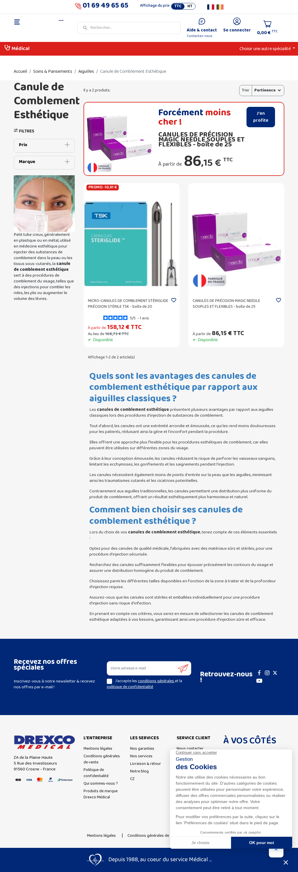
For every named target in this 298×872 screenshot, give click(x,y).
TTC (178, 6)
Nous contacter (190, 748)
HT (189, 6)
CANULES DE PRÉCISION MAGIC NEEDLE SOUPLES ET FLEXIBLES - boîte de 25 (201, 139)
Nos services (141, 756)
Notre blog (139, 771)
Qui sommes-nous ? (101, 783)
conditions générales (156, 681)
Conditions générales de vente (102, 759)
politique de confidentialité (130, 687)
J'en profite (260, 117)
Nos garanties (142, 748)
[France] (210, 7)
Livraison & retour (145, 763)
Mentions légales (98, 748)
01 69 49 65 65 (105, 7)
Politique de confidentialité (96, 773)
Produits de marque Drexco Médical (101, 794)
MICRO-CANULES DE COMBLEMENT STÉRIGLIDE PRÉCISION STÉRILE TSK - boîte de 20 (128, 304)
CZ (132, 779)
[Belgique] (220, 7)
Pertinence (265, 90)
